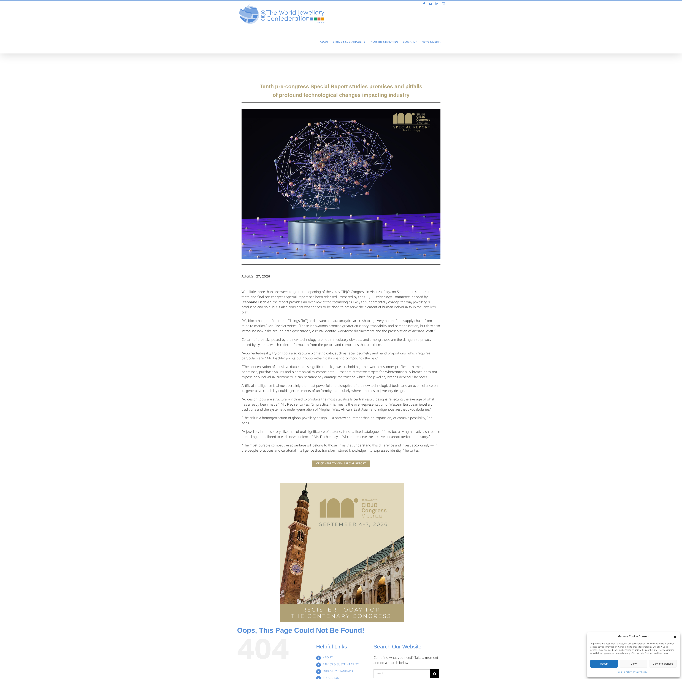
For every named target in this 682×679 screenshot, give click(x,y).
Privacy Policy (640, 672)
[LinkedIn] (436, 3)
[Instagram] (443, 3)
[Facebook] (424, 3)
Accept (604, 663)
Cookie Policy (625, 672)
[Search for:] (402, 674)
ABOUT (327, 658)
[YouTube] (430, 3)
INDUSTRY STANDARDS (338, 671)
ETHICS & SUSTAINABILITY (341, 665)
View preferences (663, 663)
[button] (675, 637)
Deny (633, 663)
